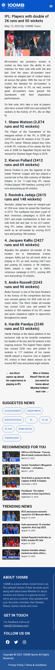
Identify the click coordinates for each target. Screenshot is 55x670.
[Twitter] (16, 642)
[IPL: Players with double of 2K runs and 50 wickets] (27, 44)
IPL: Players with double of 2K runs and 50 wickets (27, 18)
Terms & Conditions (36, 665)
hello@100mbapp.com (16, 625)
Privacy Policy (16, 665)
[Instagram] (24, 642)
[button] (50, 6)
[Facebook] (7, 642)
